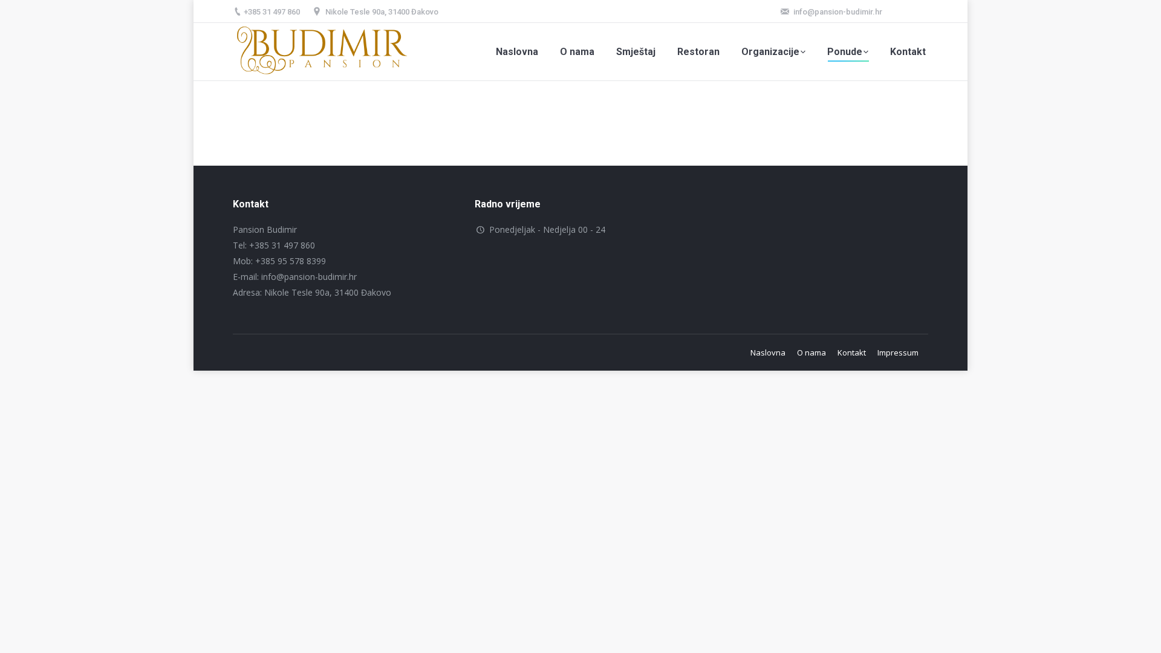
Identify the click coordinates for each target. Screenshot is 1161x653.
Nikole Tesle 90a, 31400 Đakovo (381, 11)
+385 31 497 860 (272, 11)
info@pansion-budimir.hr (837, 11)
